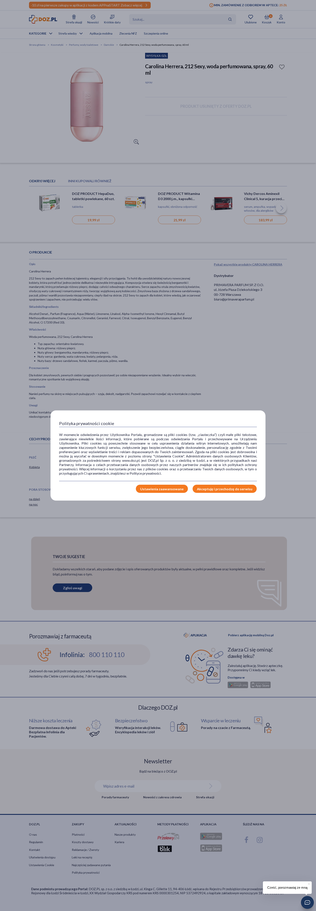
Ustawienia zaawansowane (162, 489)
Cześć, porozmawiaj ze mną (287, 887)
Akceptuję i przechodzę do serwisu (224, 489)
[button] (307, 902)
